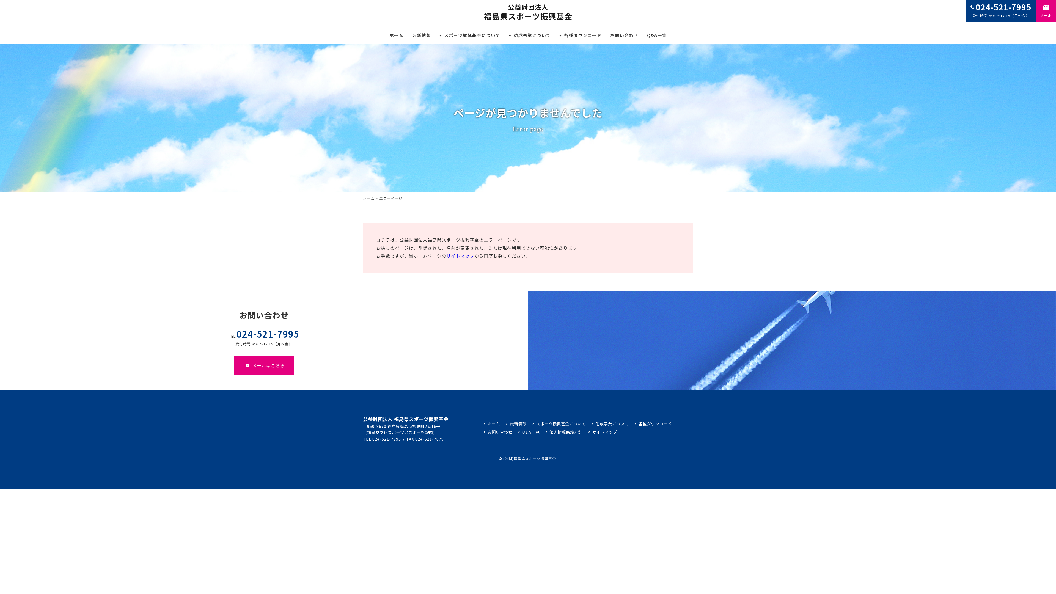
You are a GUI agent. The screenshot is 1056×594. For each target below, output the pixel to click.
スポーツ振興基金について (472, 35)
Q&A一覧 (657, 35)
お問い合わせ (624, 35)
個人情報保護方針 (565, 432)
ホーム (396, 35)
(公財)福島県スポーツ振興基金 (529, 458)
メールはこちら (268, 365)
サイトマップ (460, 255)
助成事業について (532, 35)
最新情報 (421, 35)
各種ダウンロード (582, 35)
